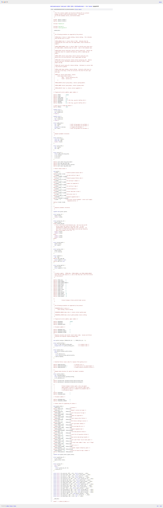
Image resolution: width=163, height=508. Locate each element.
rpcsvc (90, 6)
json (161, 506)
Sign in (160, 2)
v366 (68, 6)
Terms (14, 506)
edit (80, 9)
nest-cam (63, 6)
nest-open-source (55, 6)
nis (87, 6)
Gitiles (7, 506)
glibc (72, 6)
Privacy (11, 506)
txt (157, 506)
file (76, 9)
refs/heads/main (79, 6)
